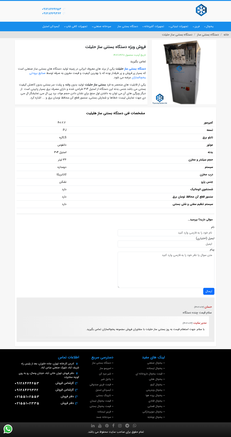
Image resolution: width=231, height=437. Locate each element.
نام (212, 227)
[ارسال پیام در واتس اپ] (10, 429)
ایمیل (211, 238)
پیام (212, 249)
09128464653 (51, 9)
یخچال (209, 26)
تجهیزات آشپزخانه (154, 26)
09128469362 (51, 13)
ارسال (209, 291)
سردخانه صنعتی (102, 26)
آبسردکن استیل (51, 26)
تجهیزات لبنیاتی (179, 26)
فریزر (197, 26)
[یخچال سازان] (201, 10)
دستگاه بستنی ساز (127, 26)
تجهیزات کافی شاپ (76, 26)
